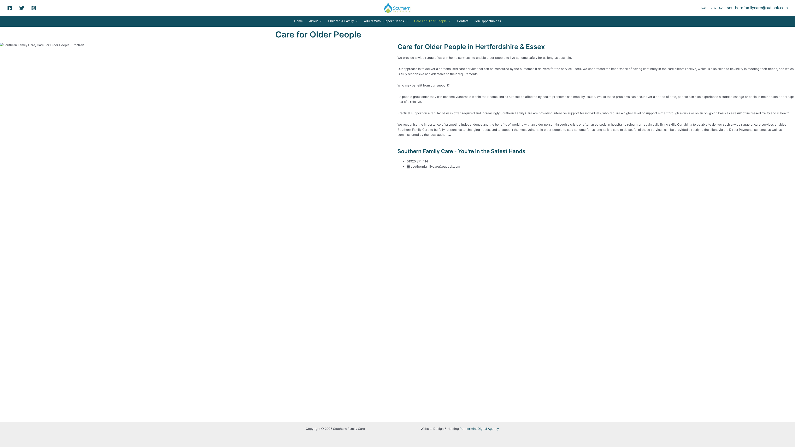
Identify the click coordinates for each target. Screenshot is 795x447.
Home (298, 21)
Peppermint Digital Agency (479, 429)
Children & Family (341, 21)
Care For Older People (430, 21)
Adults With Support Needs (384, 21)
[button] (320, 21)
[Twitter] (21, 8)
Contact (462, 21)
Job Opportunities (488, 21)
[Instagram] (33, 8)
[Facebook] (9, 8)
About (313, 21)
